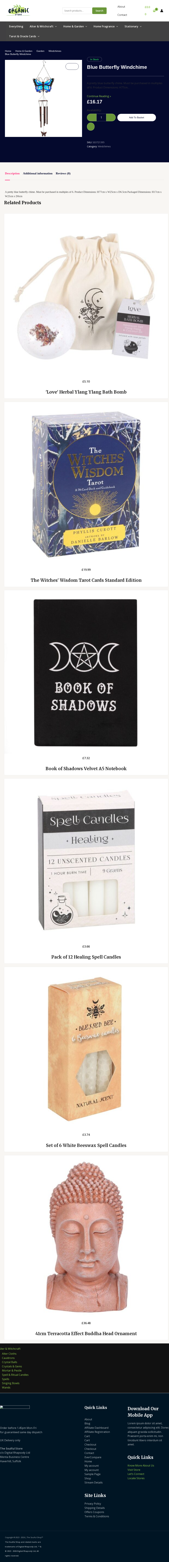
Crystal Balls (9, 1362)
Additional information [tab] (37, 173)
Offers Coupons (94, 1512)
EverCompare (92, 1457)
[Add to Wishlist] (91, 127)
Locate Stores (136, 1478)
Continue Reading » (99, 96)
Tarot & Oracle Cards (22, 36)
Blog (87, 1423)
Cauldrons (8, 1358)
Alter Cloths (9, 1353)
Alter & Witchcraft (41, 26)
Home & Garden (73, 26)
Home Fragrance (104, 26)
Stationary (131, 26)
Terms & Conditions (96, 1516)
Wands (6, 1387)
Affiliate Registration (97, 1432)
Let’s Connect (136, 1474)
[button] (55, 26)
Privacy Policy (92, 1503)
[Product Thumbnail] (72, 66)
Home (8, 51)
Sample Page (92, 1474)
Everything (16, 26)
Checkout (90, 1444)
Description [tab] (12, 173)
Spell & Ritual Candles (15, 1375)
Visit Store (134, 1470)
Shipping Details (94, 1508)
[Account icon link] (161, 10)
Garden (40, 51)
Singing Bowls (10, 1383)
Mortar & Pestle (12, 1370)
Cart (87, 1436)
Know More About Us (141, 1465)
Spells (5, 1379)
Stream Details (93, 1482)
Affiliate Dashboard (96, 1428)
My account (91, 1465)
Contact (122, 15)
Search (99, 10)
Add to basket (136, 117)
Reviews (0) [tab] (63, 173)
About (121, 6)
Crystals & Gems (12, 1366)
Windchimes (55, 51)
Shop (87, 1478)
